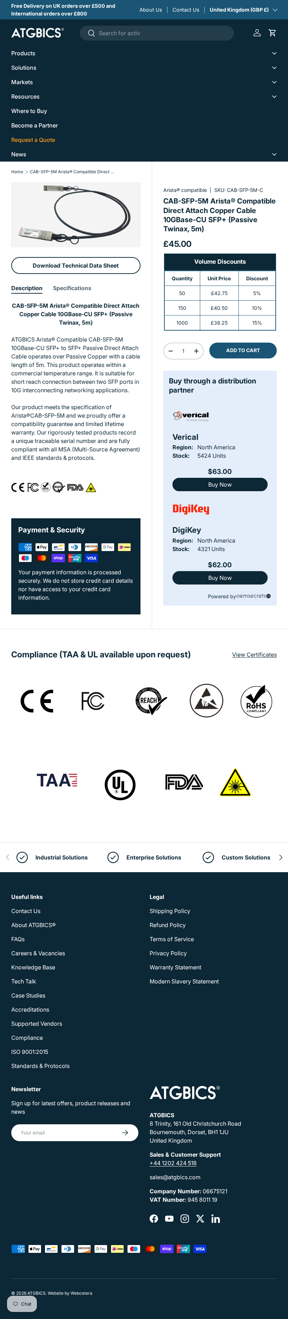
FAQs (18, 939)
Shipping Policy (170, 910)
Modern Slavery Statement (184, 981)
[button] (272, 32)
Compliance (27, 1037)
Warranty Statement (175, 967)
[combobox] (157, 33)
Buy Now (220, 484)
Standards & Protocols (40, 1065)
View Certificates (254, 654)
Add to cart (243, 350)
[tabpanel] (75, 401)
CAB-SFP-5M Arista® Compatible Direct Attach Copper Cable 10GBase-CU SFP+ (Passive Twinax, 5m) (72, 172)
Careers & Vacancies (38, 953)
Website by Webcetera (70, 1293)
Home (17, 172)
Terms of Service (172, 939)
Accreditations (30, 1009)
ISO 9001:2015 (29, 1051)
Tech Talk (23, 981)
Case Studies (28, 995)
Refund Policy (168, 925)
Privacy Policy (168, 953)
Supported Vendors (36, 1023)
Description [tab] (26, 288)
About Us (150, 10)
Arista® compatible (185, 190)
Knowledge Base (33, 967)
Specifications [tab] (72, 288)
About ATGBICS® (33, 925)
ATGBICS (36, 1293)
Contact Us (185, 10)
